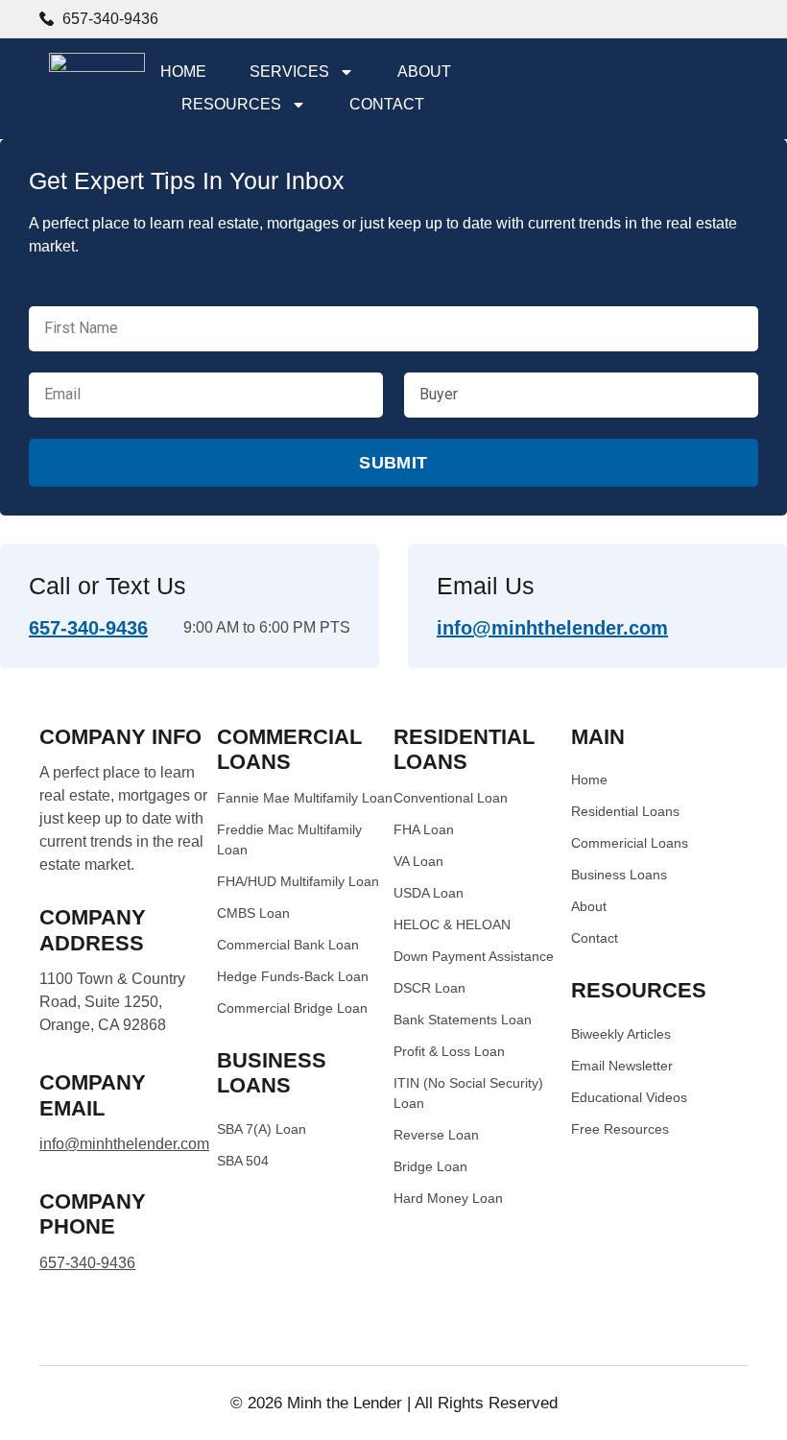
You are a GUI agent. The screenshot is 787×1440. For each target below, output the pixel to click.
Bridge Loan (430, 1166)
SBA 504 (243, 1160)
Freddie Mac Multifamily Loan (289, 839)
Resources (231, 104)
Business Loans (619, 874)
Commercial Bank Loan (288, 944)
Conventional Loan (451, 797)
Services (289, 71)
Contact (386, 104)
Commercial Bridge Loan (292, 1008)
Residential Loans (625, 811)
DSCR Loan (429, 988)
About (424, 71)
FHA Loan (424, 829)
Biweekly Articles (621, 1034)
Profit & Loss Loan (449, 1051)
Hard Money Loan (448, 1198)
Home (183, 71)
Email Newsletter (622, 1065)
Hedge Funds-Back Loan (293, 976)
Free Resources (620, 1129)
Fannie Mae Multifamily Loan (305, 797)
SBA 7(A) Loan (261, 1129)
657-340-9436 (88, 627)
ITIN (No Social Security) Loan (468, 1093)
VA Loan (418, 861)
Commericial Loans (629, 843)
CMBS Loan (253, 913)
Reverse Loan (436, 1134)
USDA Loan (429, 892)
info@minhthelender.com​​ (552, 627)
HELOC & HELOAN (452, 924)
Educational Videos (629, 1097)
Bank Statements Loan (463, 1019)
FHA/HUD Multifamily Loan (298, 881)
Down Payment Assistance (474, 956)
